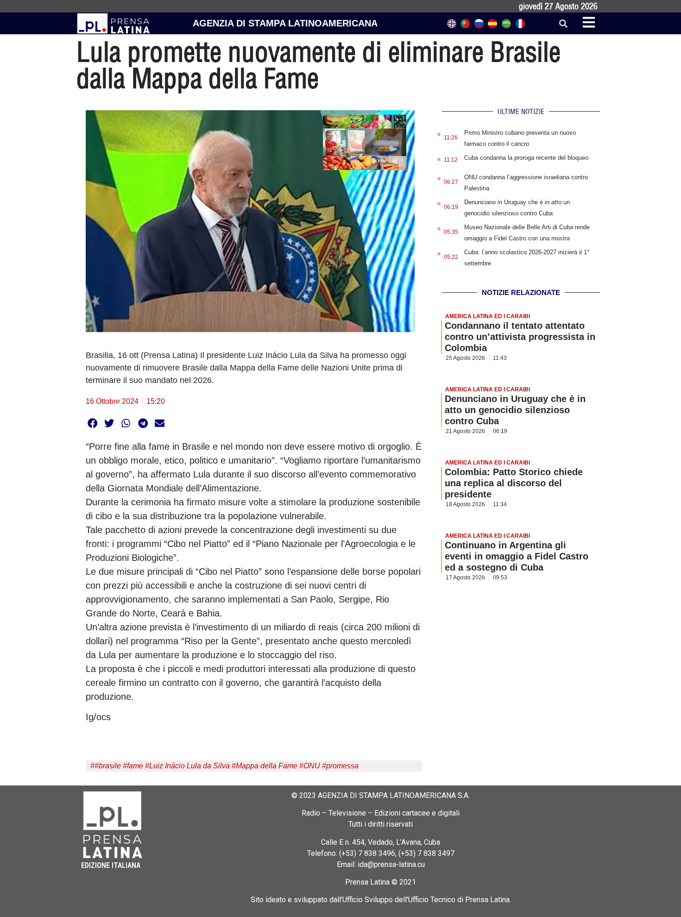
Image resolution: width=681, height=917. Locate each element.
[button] (563, 23)
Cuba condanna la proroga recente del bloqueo (526, 157)
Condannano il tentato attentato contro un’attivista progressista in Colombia (520, 336)
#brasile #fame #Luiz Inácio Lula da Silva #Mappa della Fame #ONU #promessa (227, 766)
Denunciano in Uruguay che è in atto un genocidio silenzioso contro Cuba (515, 410)
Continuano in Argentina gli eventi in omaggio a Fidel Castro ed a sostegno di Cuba (516, 556)
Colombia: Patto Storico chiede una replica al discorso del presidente (514, 483)
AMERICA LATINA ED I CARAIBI (487, 316)
